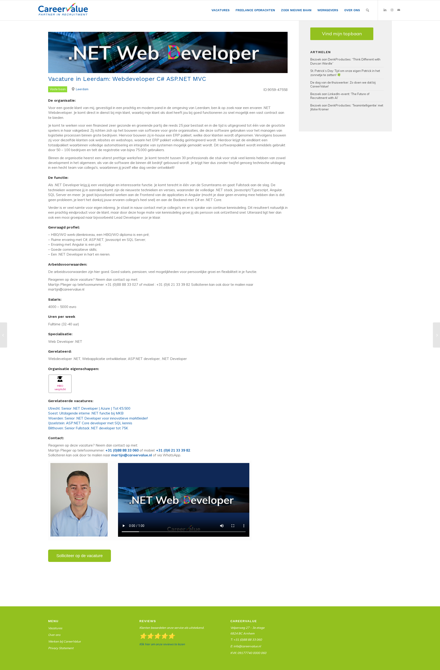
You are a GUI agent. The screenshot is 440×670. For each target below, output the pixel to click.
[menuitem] (221, 10)
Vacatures (55, 628)
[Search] (367, 10)
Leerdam (82, 89)
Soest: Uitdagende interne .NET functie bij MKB (86, 413)
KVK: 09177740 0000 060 (248, 653)
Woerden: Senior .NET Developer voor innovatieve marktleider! (98, 418)
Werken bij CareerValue (64, 641)
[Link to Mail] (398, 10)
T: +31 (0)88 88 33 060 (246, 639)
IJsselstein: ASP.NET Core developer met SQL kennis (90, 423)
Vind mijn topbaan (342, 33)
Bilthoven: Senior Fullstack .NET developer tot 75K (88, 428)
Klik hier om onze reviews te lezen (162, 644)
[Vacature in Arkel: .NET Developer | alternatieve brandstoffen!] (3, 335)
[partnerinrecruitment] (63, 11)
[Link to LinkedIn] (385, 10)
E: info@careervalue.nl (245, 646)
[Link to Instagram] (391, 10)
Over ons (54, 635)
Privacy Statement (61, 648)
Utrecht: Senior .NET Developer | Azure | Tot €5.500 (89, 408)
